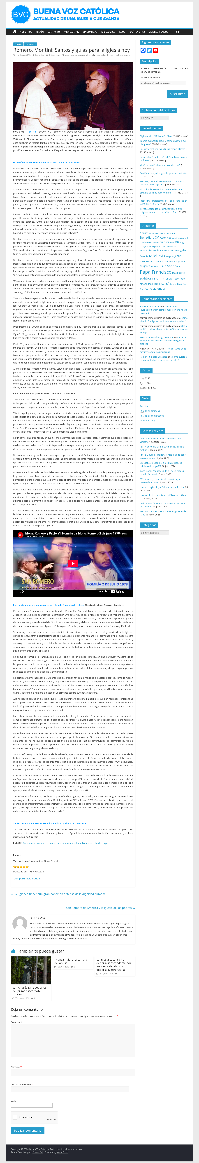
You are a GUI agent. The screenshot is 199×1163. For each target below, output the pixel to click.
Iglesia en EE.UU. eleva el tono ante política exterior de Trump (164, 329)
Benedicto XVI (150, 237)
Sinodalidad (90, 31)
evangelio (180, 250)
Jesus (177, 256)
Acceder (144, 406)
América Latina (164, 233)
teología (181, 283)
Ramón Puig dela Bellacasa (153, 356)
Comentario (17, 1022)
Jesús (122, 31)
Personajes (30, 44)
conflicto (144, 242)
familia (144, 256)
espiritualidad (101, 55)
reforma (158, 278)
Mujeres (145, 266)
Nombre (16, 1066)
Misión (40, 31)
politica (146, 278)
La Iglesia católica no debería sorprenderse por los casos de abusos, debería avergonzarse (113, 965)
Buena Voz (39, 55)
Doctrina (162, 246)
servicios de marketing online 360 (157, 337)
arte (173, 233)
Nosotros (26, 31)
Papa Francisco (155, 272)
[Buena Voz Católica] (14, 32)
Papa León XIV (71, 31)
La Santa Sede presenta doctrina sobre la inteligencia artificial (163, 340)
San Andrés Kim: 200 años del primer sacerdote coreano (29, 991)
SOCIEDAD (160, 283)
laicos (153, 261)
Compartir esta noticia (27, 878)
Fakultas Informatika (150, 306)
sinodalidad (146, 284)
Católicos (165, 237)
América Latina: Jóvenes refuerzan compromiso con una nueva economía (163, 310)
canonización (71, 55)
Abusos (144, 233)
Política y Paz (137, 31)
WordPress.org (147, 420)
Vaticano (146, 288)
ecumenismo (147, 250)
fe (150, 256)
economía (171, 246)
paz (174, 272)
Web (13, 1100)
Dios (172, 242)
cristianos (154, 242)
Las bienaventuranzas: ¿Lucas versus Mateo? (162, 148)
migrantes (180, 261)
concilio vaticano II (86, 55)
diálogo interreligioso (149, 246)
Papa (177, 266)
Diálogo (180, 242)
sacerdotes (181, 278)
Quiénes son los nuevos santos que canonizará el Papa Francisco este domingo (65, 842)
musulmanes (156, 266)
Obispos (168, 266)
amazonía (153, 233)
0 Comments (54, 55)
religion (169, 278)
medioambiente (166, 261)
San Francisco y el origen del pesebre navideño (163, 173)
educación (160, 250)
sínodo (171, 283)
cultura (165, 242)
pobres (119, 55)
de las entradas (150, 410)
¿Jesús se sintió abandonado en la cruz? (160, 165)
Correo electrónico (22, 1084)
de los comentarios (152, 415)
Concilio (18, 44)
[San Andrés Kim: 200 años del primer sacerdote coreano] (31, 958)
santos (127, 55)
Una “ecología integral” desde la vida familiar (162, 487)
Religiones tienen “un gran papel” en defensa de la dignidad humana (58, 894)
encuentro (169, 250)
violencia (159, 288)
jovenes (144, 261)
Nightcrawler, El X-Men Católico (156, 136)
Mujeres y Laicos (158, 31)
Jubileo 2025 (108, 31)
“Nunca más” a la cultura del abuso (70, 961)
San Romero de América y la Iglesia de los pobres (100, 908)
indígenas (170, 256)
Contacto (53, 31)
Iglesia (112, 55)
